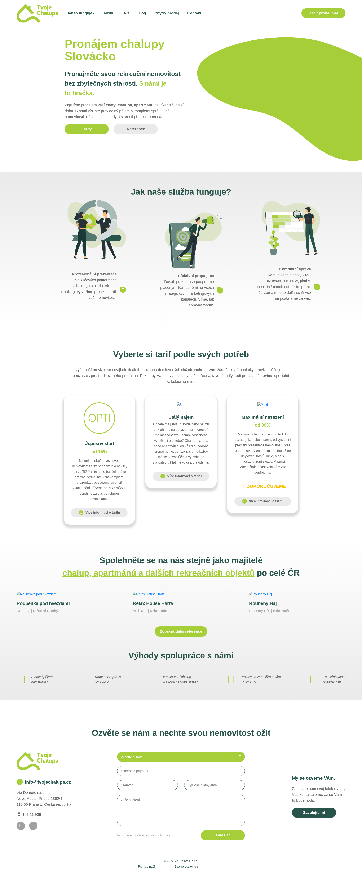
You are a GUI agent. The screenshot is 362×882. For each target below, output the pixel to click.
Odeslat (223, 835)
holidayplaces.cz (211, 866)
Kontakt (194, 13)
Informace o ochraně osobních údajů (144, 835)
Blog (142, 13)
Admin (134, 873)
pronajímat (323, 13)
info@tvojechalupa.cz (48, 782)
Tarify (108, 13)
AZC (229, 873)
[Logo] (37, 13)
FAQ (125, 13)
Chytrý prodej (166, 13)
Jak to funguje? (81, 13)
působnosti (164, 866)
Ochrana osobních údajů (193, 873)
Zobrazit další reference (181, 631)
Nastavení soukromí (157, 873)
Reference (136, 129)
